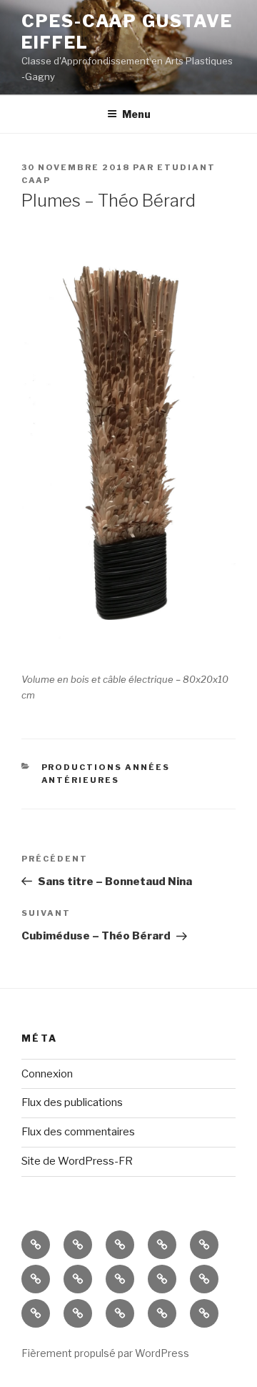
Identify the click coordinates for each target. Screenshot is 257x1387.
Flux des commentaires (78, 1131)
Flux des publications (72, 1102)
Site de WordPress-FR (77, 1161)
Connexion (47, 1073)
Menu (136, 114)
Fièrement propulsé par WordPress (105, 1353)
